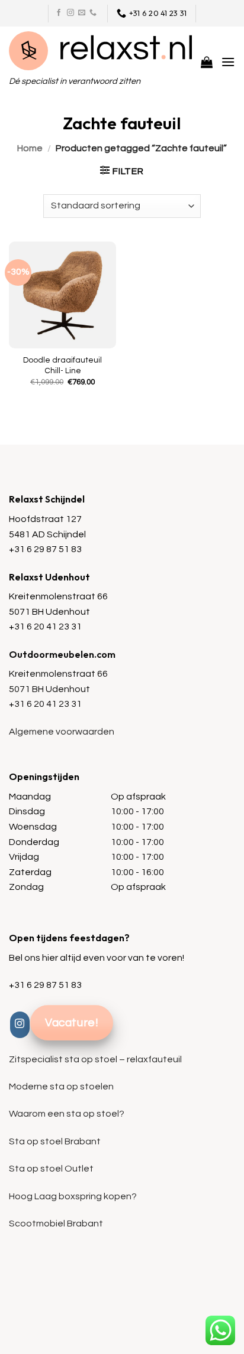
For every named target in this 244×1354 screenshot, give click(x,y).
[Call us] (93, 13)
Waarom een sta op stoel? (66, 1113)
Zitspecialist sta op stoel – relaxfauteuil (95, 1059)
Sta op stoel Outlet (51, 1168)
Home (30, 148)
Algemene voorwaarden (61, 731)
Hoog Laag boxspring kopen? (73, 1196)
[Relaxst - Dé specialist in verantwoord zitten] (100, 50)
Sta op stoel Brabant (55, 1141)
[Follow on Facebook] (58, 13)
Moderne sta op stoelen (61, 1086)
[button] (207, 62)
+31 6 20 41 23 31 (45, 626)
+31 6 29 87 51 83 (45, 549)
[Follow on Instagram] (70, 13)
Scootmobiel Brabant (56, 1223)
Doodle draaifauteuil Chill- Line (62, 365)
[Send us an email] (81, 13)
